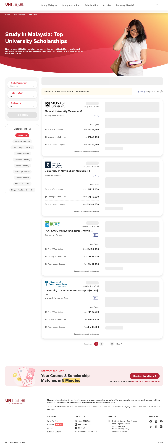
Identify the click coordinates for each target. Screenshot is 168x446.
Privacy (160, 443)
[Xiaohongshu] (161, 426)
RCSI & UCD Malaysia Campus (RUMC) (67, 230)
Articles (107, 5)
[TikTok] (150, 426)
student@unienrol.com (87, 431)
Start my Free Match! (144, 376)
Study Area (15, 103)
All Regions (22, 135)
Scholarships (91, 5)
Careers (50, 425)
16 (112, 344)
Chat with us (83, 428)
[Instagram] (156, 421)
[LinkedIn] (156, 426)
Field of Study (16, 93)
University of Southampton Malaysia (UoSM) (71, 290)
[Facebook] (150, 421)
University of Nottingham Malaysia (65, 171)
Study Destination (18, 83)
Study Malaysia (49, 5)
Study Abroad (69, 5)
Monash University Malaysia (62, 111)
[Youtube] (161, 421)
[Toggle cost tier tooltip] (161, 91)
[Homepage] (14, 5)
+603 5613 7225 (84, 421)
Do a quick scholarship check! (145, 381)
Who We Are (52, 421)
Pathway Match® (125, 5)
